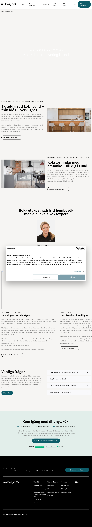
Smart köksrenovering (40, 489)
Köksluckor (50, 485)
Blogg (77, 482)
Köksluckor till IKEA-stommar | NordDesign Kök (40, 494)
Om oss (54, 4)
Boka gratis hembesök (56, 189)
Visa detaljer (78, 271)
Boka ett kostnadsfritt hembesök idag (46, 441)
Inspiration (45, 4)
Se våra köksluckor (68, 348)
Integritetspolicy (66, 492)
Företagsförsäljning (66, 489)
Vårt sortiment (32, 4)
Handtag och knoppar (53, 492)
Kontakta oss (65, 485)
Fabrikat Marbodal (38, 500)
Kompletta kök (38, 485)
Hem (2, 11)
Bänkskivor (50, 489)
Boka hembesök (83, 4)
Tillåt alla (72, 277)
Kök (23, 4)
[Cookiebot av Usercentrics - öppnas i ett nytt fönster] (77, 248)
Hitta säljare (64, 4)
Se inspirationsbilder (10, 137)
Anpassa (44, 277)
